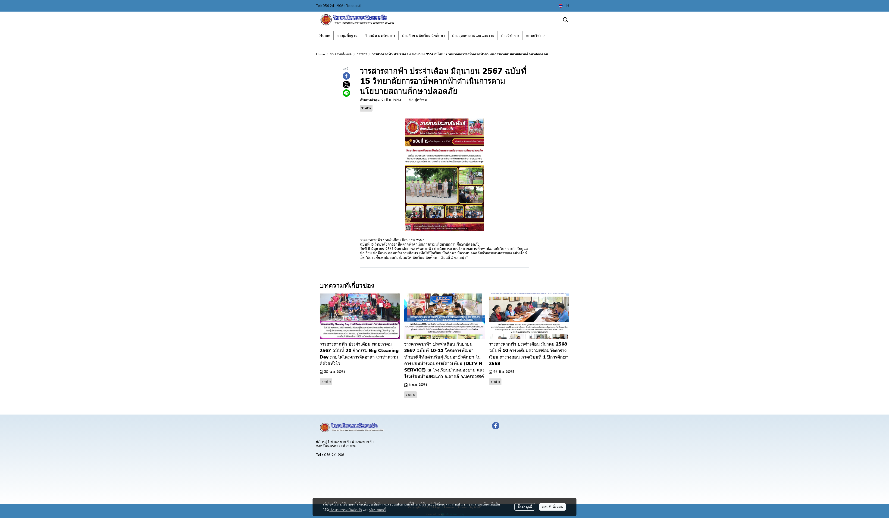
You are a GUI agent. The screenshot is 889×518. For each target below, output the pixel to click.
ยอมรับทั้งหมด (552, 507)
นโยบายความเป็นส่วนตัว (345, 510)
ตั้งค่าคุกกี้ (524, 507)
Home (320, 54)
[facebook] (495, 425)
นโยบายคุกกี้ (377, 510)
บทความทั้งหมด (341, 54)
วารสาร (362, 54)
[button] (564, 6)
